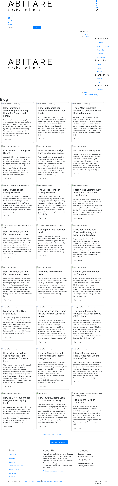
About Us (12, 455)
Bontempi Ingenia (103, 46)
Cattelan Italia (101, 57)
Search (37, 27)
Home (86, 34)
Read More (7, 139)
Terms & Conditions (16, 466)
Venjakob (100, 89)
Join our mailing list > (59, 442)
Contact (12, 477)
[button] (84, 32)
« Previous (46, 435)
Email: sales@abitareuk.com (52, 481)
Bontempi (100, 43)
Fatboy (99, 64)
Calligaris (100, 54)
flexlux (99, 68)
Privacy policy (14, 469)
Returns (12, 462)
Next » (59, 435)
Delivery (12, 458)
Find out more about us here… (53, 471)
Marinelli (99, 79)
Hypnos (99, 72)
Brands (86, 36)
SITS (98, 82)
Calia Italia (100, 50)
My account (13, 473)
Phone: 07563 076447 (33, 481)
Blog (85, 92)
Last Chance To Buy (91, 95)
